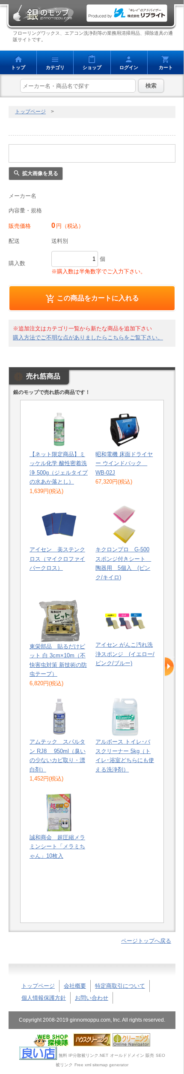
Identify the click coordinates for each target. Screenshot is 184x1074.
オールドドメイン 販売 (132, 1055)
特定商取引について (120, 986)
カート (166, 67)
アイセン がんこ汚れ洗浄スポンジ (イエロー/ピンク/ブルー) (124, 653)
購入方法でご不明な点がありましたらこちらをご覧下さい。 (88, 337)
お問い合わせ (91, 998)
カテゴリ (55, 67)
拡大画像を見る (40, 173)
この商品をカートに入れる (98, 298)
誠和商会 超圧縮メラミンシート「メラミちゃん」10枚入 (57, 846)
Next (169, 667)
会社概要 (75, 986)
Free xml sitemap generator (101, 1064)
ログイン (128, 67)
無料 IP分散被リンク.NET (83, 1055)
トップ (18, 67)
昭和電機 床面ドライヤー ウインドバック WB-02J (124, 463)
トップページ (30, 112)
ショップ (92, 67)
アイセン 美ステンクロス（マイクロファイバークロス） (57, 558)
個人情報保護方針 (43, 998)
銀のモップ (43, 13)
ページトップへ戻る (146, 941)
